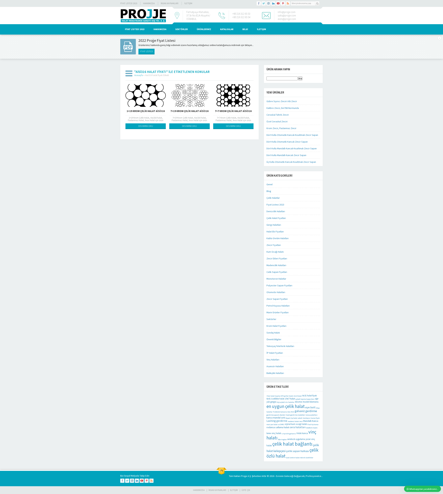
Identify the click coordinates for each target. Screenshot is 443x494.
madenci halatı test (295, 421)
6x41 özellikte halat (275, 398)
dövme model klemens (307, 401)
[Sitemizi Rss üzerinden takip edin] (288, 3)
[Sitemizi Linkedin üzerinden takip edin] (273, 3)
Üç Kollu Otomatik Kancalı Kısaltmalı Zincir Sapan (291, 161)
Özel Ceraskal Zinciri (277, 121)
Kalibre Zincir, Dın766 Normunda (282, 108)
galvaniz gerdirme (306, 411)
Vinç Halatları (272, 359)
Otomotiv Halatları (275, 292)
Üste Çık (246, 490)
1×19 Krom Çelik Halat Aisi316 (146, 111)
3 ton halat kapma (273, 396)
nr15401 (281, 424)
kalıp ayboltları (312, 415)
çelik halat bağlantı (292, 444)
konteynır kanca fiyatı (311, 418)
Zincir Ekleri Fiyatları (276, 258)
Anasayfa (138, 75)
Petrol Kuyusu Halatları (278, 305)
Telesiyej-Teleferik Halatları (280, 346)
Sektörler (271, 319)
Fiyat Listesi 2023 (128, 3)
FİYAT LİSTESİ (146, 51)
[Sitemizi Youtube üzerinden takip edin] (278, 3)
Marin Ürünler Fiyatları (277, 312)
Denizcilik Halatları (275, 211)
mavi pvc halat (272, 424)
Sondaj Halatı (273, 332)
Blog (268, 191)
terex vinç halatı (273, 433)
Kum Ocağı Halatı (275, 251)
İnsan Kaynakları (169, 3)
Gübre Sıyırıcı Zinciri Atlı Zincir (281, 101)
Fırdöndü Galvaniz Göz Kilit (283, 412)
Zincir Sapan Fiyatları (277, 298)
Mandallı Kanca (310, 420)
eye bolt (310, 407)
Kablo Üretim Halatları (277, 238)
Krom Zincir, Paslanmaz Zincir (281, 128)
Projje (244, 476)
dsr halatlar (289, 402)
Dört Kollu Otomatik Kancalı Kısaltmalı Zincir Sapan (292, 135)
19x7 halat (290, 398)
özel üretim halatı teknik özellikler (299, 458)
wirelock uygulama (296, 439)
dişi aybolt (281, 402)
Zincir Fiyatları (273, 245)
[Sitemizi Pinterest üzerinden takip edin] (283, 3)
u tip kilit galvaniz (289, 433)
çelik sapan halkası (297, 451)
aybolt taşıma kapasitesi (305, 399)
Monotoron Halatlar (276, 278)
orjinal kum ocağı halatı (296, 424)
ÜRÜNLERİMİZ (204, 29)
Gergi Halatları (273, 224)
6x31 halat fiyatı (309, 395)
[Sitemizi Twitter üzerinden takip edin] (263, 3)
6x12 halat (298, 396)
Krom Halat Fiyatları (276, 325)
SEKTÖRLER (181, 29)
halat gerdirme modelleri (295, 415)
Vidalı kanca (302, 433)
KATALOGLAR (226, 29)
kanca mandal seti (275, 417)
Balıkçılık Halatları (275, 373)
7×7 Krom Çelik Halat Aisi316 (233, 111)
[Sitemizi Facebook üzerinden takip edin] (259, 3)
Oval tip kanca (313, 424)
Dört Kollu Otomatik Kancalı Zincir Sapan (287, 141)
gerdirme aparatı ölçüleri (276, 415)
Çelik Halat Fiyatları (276, 218)
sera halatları (298, 427)
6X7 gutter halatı (287, 396)
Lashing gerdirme (276, 420)
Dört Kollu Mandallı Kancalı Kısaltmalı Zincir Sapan (291, 148)
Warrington (282, 439)
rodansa (270, 427)
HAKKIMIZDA (159, 29)
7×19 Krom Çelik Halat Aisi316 (189, 111)
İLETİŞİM (188, 3)
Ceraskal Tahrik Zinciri (277, 114)
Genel (269, 184)
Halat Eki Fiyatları (275, 231)
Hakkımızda (149, 3)
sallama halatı (282, 427)
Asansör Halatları (275, 366)
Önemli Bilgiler (273, 339)
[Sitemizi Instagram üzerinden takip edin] (268, 3)
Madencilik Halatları (276, 265)
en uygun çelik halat (285, 406)
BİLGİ (245, 29)
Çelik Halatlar (273, 197)
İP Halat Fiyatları (274, 352)
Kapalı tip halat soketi (294, 418)
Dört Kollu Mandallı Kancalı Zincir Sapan (286, 155)
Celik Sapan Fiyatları (276, 272)
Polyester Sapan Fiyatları (279, 285)
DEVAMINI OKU (145, 126)
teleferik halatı (312, 428)
